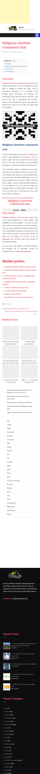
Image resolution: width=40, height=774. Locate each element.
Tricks (9, 499)
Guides (9, 447)
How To (9, 451)
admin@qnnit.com (20, 599)
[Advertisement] (15, 11)
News (9, 477)
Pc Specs (10, 484)
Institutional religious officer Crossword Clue (20, 267)
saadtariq (20, 52)
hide (14, 61)
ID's (8, 454)
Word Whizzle (11, 510)
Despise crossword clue (12, 294)
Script (9, 492)
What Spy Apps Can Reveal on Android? (19, 402)
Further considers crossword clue (16, 287)
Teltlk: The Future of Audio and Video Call (19, 412)
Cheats (9, 424)
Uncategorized (11, 503)
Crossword (8, 304)
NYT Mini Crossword (13, 480)
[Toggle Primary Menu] (37, 35)
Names (9, 473)
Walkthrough (11, 507)
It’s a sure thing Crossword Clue (15, 291)
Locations (10, 462)
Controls (9, 436)
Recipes (9, 488)
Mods (8, 469)
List (8, 458)
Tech (8, 495)
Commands (10, 432)
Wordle (9, 514)
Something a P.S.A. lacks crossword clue (18, 297)
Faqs (8, 443)
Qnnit (21, 27)
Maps (8, 466)
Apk (8, 421)
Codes (9, 428)
